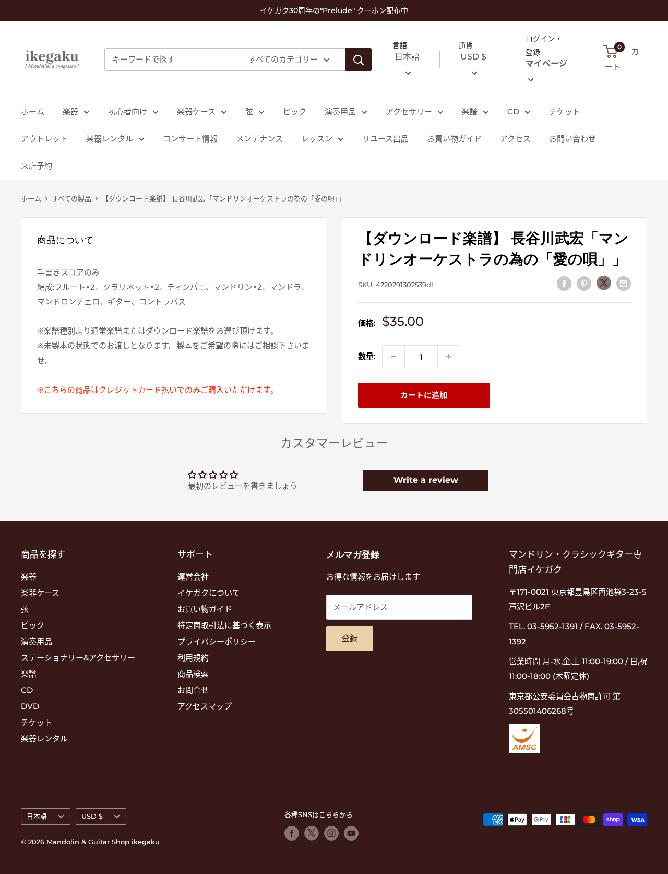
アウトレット (44, 139)
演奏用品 (340, 111)
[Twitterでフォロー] (311, 833)
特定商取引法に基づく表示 (224, 625)
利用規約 (193, 658)
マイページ (546, 64)
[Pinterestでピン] (584, 283)
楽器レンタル (109, 139)
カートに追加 (423, 395)
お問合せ (193, 690)
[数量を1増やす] (449, 357)
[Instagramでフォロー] (331, 833)
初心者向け (127, 111)
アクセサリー (409, 111)
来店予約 (36, 166)
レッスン (316, 139)
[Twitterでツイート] (604, 283)
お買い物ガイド (454, 139)
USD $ (92, 816)
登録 (349, 638)
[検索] (358, 59)
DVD (30, 706)
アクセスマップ (204, 706)
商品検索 (193, 674)
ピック (294, 111)
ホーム (32, 111)
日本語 (37, 816)
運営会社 (193, 577)
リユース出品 (385, 139)
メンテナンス (259, 139)
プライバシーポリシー (216, 641)
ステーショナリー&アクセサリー (78, 658)
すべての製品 (71, 198)
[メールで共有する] (623, 283)
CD (513, 111)
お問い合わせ (572, 139)
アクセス (515, 139)
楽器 (70, 111)
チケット (564, 111)
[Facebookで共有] (564, 283)
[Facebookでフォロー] (291, 833)
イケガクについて (208, 593)
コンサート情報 (190, 139)
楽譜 (470, 111)
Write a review (425, 480)
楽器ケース (196, 111)
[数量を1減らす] (393, 357)
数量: (367, 356)
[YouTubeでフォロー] (351, 833)
